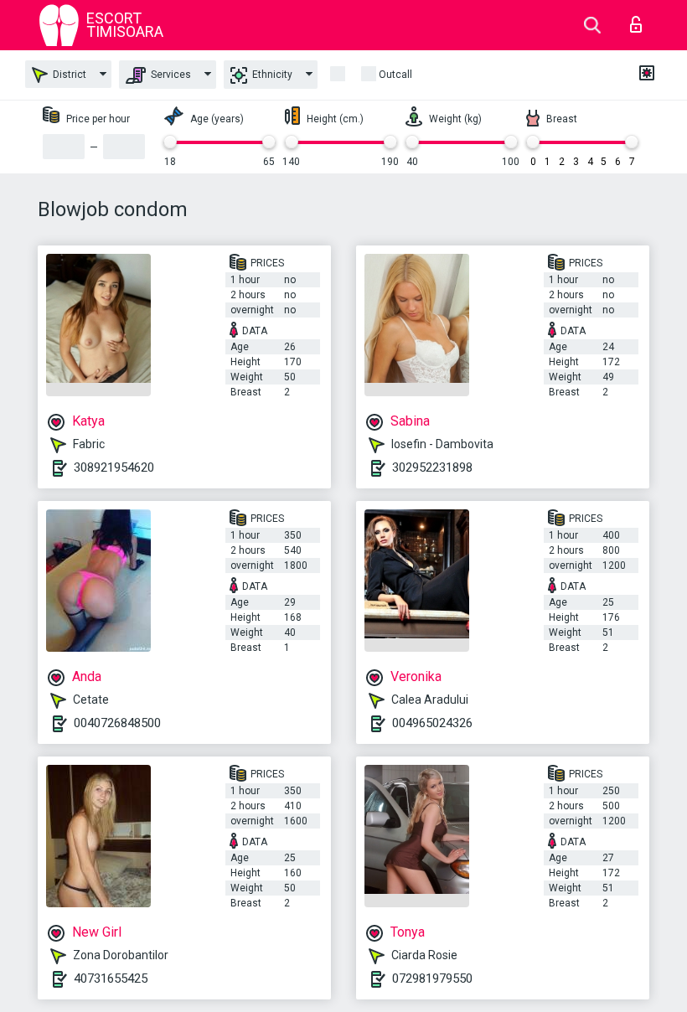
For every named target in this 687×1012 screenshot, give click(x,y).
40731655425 (110, 978)
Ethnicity (271, 74)
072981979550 (432, 978)
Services (169, 74)
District (68, 74)
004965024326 (432, 723)
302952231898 (432, 467)
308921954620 (114, 467)
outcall (395, 74)
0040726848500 (117, 723)
